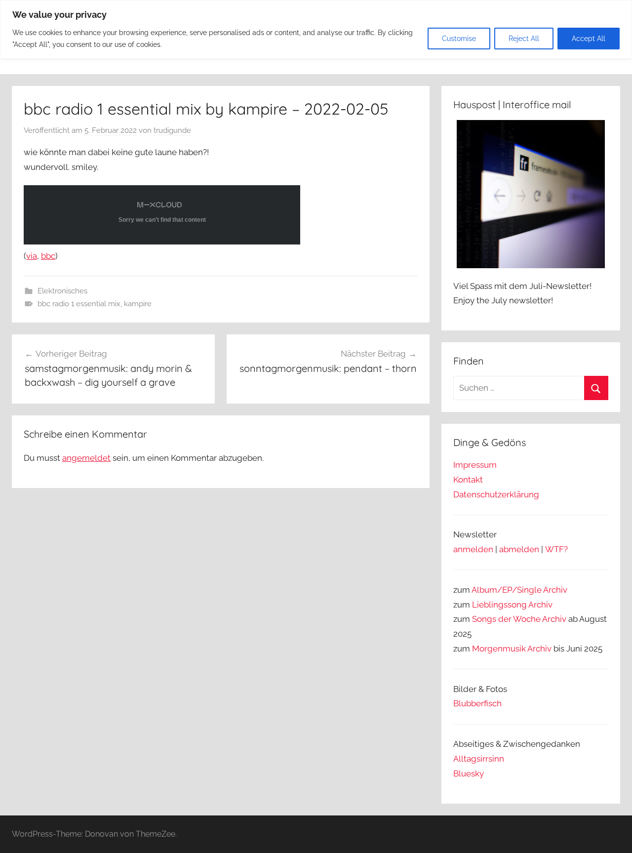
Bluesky (468, 773)
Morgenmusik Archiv (512, 648)
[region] (316, 29)
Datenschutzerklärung (496, 494)
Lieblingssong (499, 604)
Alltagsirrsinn (478, 759)
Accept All (588, 38)
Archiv (540, 604)
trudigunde (172, 130)
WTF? (556, 549)
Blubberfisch (477, 703)
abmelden (519, 549)
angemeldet (86, 458)
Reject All (524, 38)
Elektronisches (62, 290)
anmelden (473, 549)
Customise (459, 38)
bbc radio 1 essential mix (79, 303)
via (31, 256)
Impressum (475, 465)
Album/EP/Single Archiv (519, 590)
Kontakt (468, 480)
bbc (48, 256)
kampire (138, 303)
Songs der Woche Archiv (519, 619)
